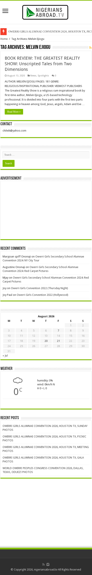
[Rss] (43, 564)
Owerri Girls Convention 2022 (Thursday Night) (39, 288)
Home (4, 38)
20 (46, 341)
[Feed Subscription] (90, 47)
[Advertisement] (46, 210)
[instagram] (48, 564)
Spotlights (43, 75)
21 (58, 341)
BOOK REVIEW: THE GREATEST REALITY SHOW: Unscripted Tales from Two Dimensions (42, 64)
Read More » (14, 111)
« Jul (5, 355)
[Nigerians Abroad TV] (46, 11)
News (33, 75)
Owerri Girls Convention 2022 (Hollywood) (42, 294)
